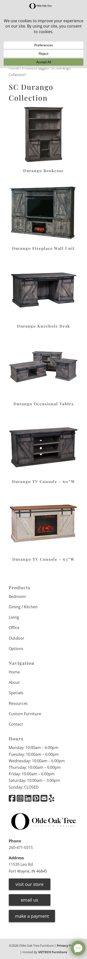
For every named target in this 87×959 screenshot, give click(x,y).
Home (14, 672)
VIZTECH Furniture (52, 952)
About (14, 682)
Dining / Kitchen (23, 606)
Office (14, 627)
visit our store (29, 884)
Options (16, 648)
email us (29, 900)
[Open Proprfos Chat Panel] (78, 948)
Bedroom (17, 596)
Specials (16, 692)
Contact (16, 724)
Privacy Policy (67, 945)
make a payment (32, 916)
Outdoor (16, 638)
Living (14, 617)
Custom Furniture (25, 713)
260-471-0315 (21, 847)
